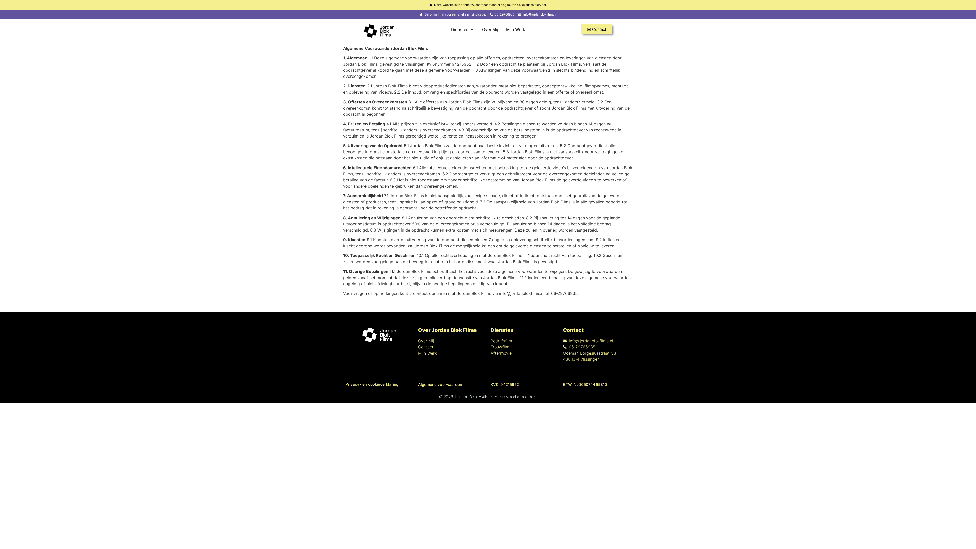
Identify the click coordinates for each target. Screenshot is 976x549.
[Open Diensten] (472, 29)
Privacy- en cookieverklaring (372, 384)
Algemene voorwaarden (440, 384)
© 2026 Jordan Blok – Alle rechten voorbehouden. (488, 397)
